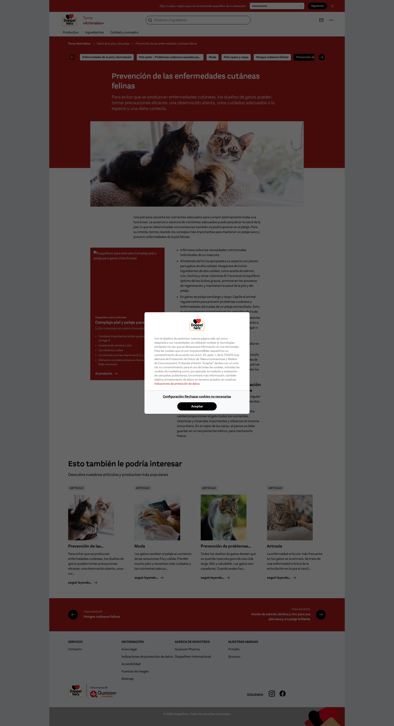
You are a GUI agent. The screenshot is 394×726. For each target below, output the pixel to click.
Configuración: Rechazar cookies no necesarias (197, 396)
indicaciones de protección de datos (177, 383)
